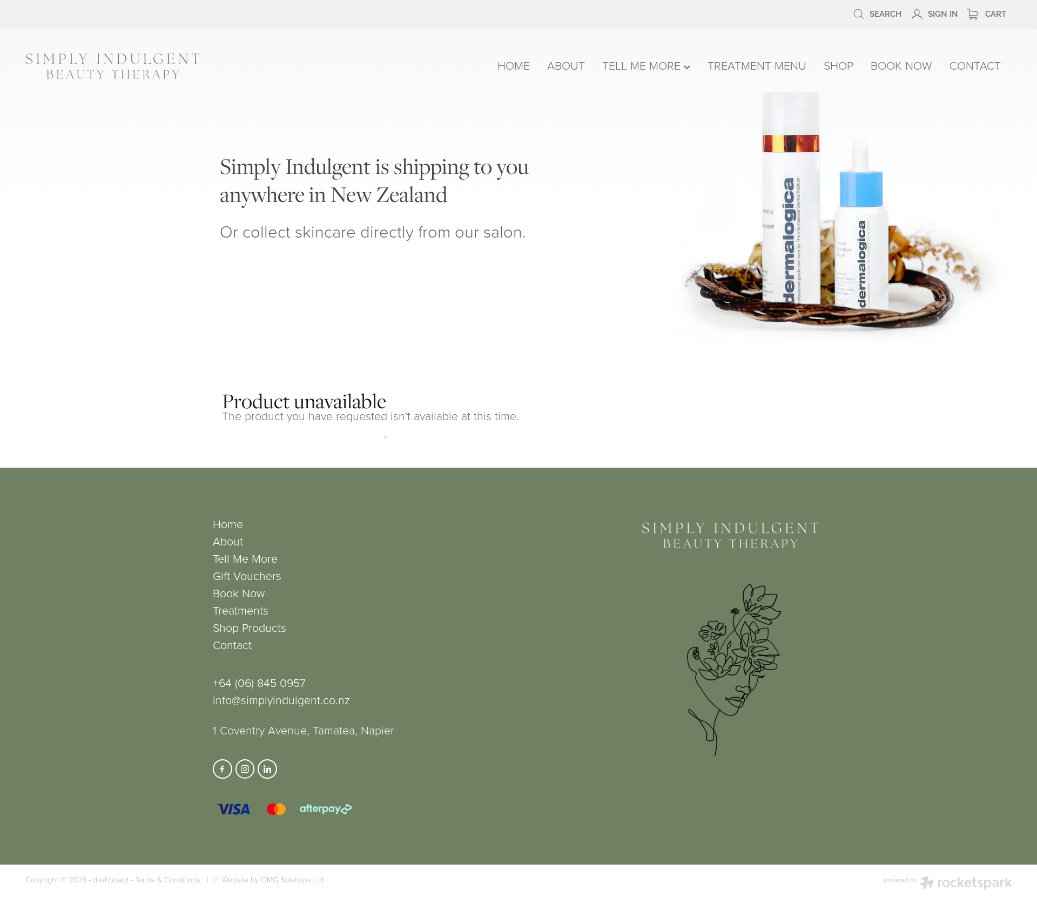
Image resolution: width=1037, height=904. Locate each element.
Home (228, 523)
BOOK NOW (901, 65)
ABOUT (566, 65)
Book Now (239, 593)
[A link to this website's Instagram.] (245, 769)
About (228, 541)
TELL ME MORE (643, 65)
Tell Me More (245, 558)
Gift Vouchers (247, 575)
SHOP (838, 65)
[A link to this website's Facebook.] (222, 769)
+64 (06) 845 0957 (259, 682)
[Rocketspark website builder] (948, 884)
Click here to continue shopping (303, 433)
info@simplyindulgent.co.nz (281, 699)
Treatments (240, 610)
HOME (513, 65)
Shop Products (249, 627)
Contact (232, 644)
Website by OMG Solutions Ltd (273, 879)
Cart (994, 13)
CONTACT (975, 65)
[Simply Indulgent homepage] (222, 66)
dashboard (111, 879)
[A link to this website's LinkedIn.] (267, 769)
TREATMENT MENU (757, 65)
